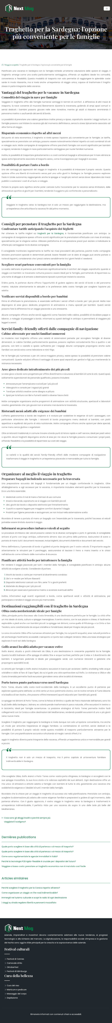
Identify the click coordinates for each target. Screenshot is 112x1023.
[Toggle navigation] (107, 8)
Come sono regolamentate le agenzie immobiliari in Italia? (30, 856)
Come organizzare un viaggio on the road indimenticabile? (30, 892)
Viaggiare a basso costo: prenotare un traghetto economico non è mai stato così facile (44, 866)
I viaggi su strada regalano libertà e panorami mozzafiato (29, 902)
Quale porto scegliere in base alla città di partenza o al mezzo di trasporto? (37, 846)
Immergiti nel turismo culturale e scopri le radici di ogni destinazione (34, 897)
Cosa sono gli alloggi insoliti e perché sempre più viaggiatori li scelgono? (27, 820)
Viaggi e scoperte (11, 65)
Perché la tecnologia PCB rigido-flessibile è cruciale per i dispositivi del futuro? (39, 861)
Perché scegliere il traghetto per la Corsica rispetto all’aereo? (31, 887)
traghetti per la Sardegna (50, 233)
